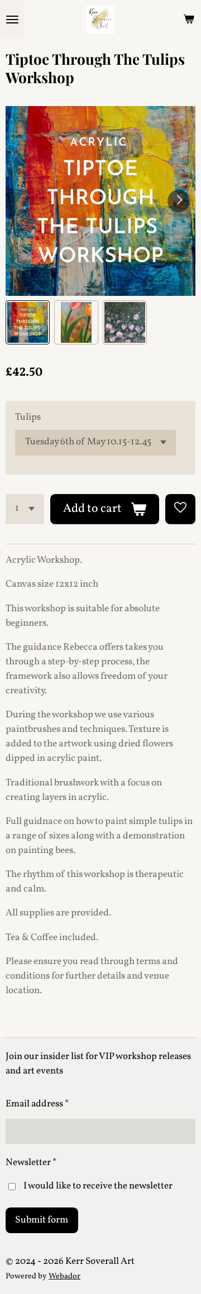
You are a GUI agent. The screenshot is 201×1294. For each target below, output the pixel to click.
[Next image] (179, 201)
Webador (64, 1276)
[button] (28, 322)
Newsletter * (31, 1162)
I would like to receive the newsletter (98, 1186)
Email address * (37, 1103)
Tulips (28, 417)
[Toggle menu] (12, 19)
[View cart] (188, 19)
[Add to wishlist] (180, 509)
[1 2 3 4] (25, 509)
